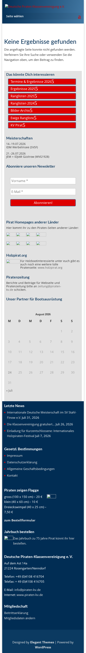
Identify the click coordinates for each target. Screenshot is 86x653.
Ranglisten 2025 (22, 96)
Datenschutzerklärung (22, 462)
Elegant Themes (42, 642)
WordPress (43, 647)
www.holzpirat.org (50, 267)
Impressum (15, 455)
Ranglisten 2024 (22, 103)
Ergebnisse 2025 (23, 89)
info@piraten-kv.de (27, 590)
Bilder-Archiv (20, 110)
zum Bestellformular (19, 520)
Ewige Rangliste (22, 118)
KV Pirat (17, 125)
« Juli (9, 390)
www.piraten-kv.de (30, 595)
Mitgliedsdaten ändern (19, 618)
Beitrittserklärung (16, 613)
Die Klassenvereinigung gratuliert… (31, 424)
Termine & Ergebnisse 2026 (31, 81)
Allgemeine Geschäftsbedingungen (31, 469)
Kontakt (12, 475)
